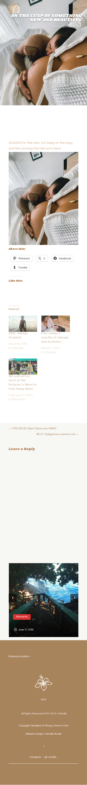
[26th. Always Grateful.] (23, 324)
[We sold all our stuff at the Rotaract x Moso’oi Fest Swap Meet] (23, 366)
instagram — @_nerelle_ (43, 757)
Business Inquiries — (20, 656)
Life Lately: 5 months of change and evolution (54, 338)
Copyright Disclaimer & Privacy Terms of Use (43, 726)
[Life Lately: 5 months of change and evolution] (55, 324)
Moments (75, 27)
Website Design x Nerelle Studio (44, 734)
